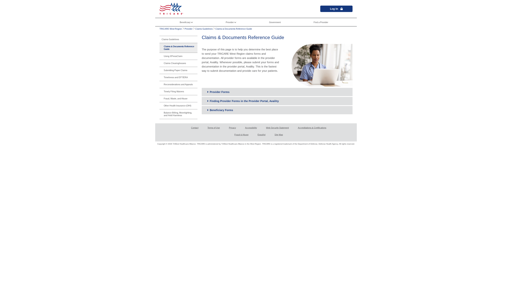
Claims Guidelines (204, 29)
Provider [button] (230, 22)
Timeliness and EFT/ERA (176, 77)
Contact (194, 128)
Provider (189, 29)
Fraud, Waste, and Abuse (175, 98)
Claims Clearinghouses (175, 63)
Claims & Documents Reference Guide (233, 29)
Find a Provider (321, 22)
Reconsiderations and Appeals (178, 84)
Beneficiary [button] (185, 22)
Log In (335, 8)
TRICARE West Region (170, 29)
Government (275, 22)
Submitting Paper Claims (175, 70)
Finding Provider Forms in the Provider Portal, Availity (244, 101)
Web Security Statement (277, 128)
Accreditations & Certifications (312, 128)
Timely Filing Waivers (174, 91)
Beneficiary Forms (221, 110)
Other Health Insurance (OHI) (177, 106)
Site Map (279, 135)
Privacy (232, 128)
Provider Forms (219, 92)
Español (261, 135)
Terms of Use (213, 128)
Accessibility (251, 128)
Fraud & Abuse (241, 135)
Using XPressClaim (173, 56)
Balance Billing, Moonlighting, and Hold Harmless (178, 114)
